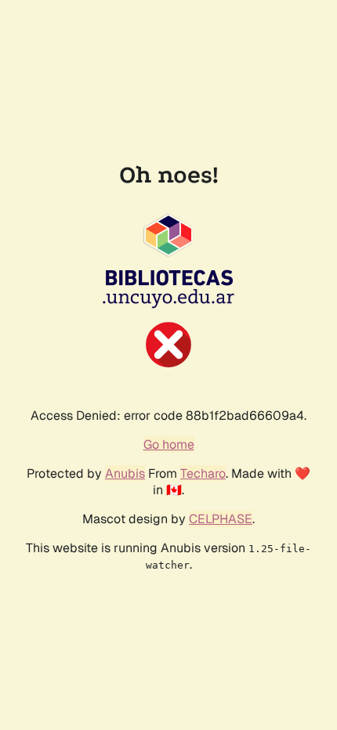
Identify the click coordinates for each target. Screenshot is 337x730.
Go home (168, 444)
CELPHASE (220, 519)
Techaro (203, 473)
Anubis (125, 473)
